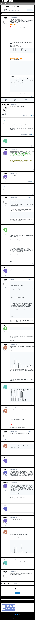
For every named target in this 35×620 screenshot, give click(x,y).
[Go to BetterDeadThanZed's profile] (5, 109)
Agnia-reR (29, 513)
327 (5, 275)
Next (10, 13)
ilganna (5, 226)
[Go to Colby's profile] (5, 473)
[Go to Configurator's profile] (5, 141)
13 (5, 352)
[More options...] (33, 17)
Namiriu (5, 118)
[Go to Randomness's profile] (5, 271)
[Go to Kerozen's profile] (5, 347)
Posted (13, 17)
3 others (30, 115)
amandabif (25, 134)
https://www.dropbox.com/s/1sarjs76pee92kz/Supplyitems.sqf (19, 33)
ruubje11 (5, 184)
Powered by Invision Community (17, 618)
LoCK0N (5, 149)
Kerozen (5, 344)
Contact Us (17, 616)
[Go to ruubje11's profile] (5, 188)
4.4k (5, 113)
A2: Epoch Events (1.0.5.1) (15, 10)
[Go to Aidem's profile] (3, 10)
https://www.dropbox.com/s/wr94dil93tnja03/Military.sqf (18, 27)
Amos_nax (26, 115)
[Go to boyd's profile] (5, 387)
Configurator (5, 137)
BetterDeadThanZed (5, 105)
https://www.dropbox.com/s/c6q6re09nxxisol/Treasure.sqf (18, 30)
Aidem (6, 9)
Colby (5, 469)
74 (5, 157)
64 (5, 234)
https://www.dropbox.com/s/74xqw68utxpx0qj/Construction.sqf (19, 36)
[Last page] (12, 13)
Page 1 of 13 (16, 13)
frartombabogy (22, 134)
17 (5, 126)
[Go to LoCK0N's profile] (5, 153)
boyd (5, 559)
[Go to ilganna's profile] (5, 230)
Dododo (20, 115)
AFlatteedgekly (23, 115)
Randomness (5, 267)
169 (5, 579)
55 (5, 25)
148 (5, 567)
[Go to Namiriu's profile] (5, 122)
